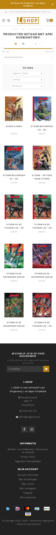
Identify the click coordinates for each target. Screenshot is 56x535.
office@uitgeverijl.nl (29, 416)
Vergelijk (28, 492)
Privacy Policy (28, 456)
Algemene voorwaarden (28, 461)
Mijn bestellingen (28, 479)
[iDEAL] (17, 508)
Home (14, 29)
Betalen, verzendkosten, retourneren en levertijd (28, 451)
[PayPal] (46, 508)
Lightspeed (48, 520)
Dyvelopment (34, 524)
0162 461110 (29, 410)
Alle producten (28, 497)
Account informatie (28, 474)
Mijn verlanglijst (28, 488)
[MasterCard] (27, 508)
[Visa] (28, 514)
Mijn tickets (28, 483)
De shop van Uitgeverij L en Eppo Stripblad (28, 4)
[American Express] (8, 508)
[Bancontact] (37, 508)
